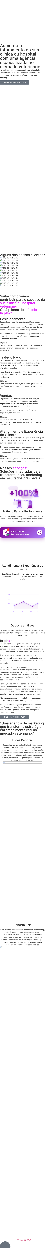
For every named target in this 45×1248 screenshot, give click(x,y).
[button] (22, 288)
